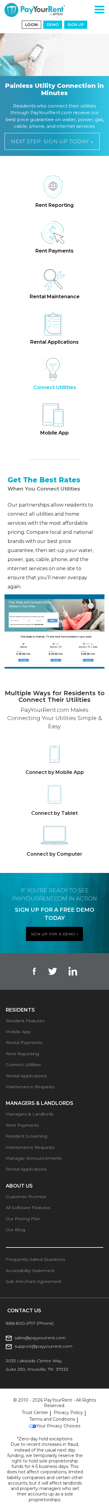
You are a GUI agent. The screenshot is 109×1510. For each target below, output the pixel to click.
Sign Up (76, 24)
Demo (53, 24)
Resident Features (25, 1020)
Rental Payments (24, 1042)
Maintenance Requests (30, 1086)
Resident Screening (26, 1136)
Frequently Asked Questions (35, 1259)
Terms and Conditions (52, 1419)
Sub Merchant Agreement (33, 1281)
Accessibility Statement (30, 1270)
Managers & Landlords (29, 1114)
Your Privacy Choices (58, 1426)
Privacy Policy (68, 1412)
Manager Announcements (34, 1158)
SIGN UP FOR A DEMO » (54, 934)
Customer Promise (26, 1196)
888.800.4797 (21, 1323)
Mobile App (18, 1031)
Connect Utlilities (23, 1064)
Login (31, 24)
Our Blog (15, 1229)
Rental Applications (26, 1076)
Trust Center (35, 1412)
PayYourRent (58, 1400)
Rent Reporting (22, 1053)
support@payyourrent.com (43, 1346)
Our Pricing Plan (23, 1218)
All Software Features (28, 1207)
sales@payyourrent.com (40, 1337)
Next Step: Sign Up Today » (52, 141)
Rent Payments (22, 1125)
